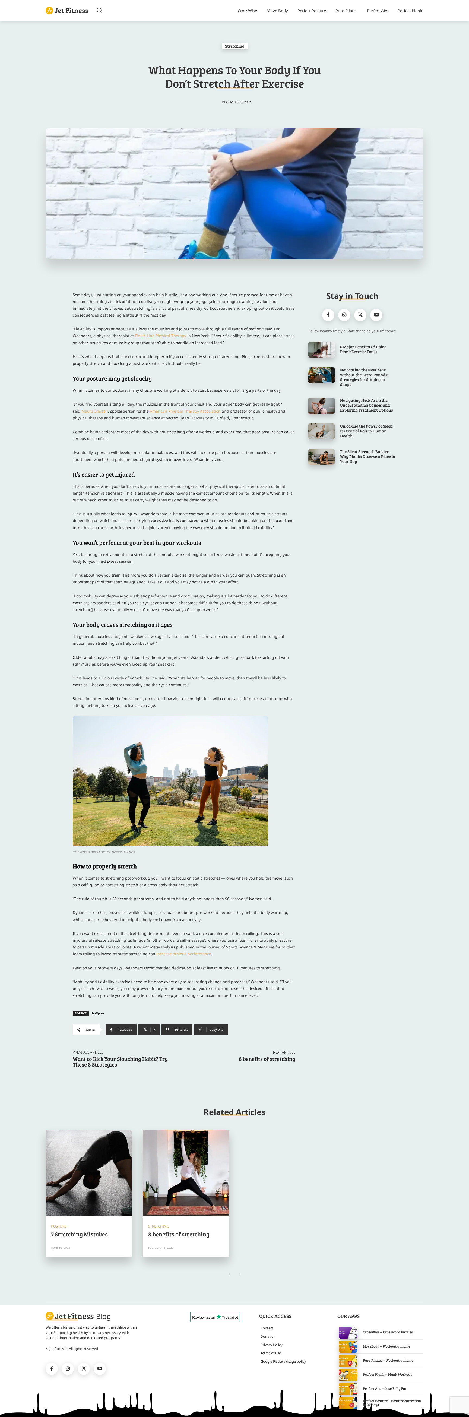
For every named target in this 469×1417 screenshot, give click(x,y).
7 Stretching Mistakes (80, 1234)
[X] (360, 315)
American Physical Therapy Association (185, 411)
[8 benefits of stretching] (186, 1173)
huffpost (98, 1013)
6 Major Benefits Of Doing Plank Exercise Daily (363, 349)
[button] (99, 10)
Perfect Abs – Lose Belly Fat (384, 1388)
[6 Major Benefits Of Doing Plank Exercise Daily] (321, 350)
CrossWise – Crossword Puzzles (388, 1332)
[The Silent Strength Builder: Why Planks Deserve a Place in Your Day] (321, 457)
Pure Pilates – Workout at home (388, 1360)
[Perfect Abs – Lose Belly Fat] (348, 1389)
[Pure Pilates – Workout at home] (348, 1361)
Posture (58, 1226)
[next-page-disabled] (239, 1274)
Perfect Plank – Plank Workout (387, 1374)
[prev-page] (229, 1274)
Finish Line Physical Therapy (160, 335)
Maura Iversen (94, 411)
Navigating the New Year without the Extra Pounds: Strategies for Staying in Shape (364, 377)
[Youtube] (376, 315)
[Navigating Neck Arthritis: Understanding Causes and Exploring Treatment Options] (321, 405)
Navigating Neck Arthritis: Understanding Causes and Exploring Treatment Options (366, 405)
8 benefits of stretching (267, 1058)
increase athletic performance (183, 953)
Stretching (234, 46)
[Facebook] (328, 315)
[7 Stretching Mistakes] (89, 1173)
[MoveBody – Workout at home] (348, 1347)
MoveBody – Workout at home (386, 1346)
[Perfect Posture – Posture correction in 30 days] (348, 1403)
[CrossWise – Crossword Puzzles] (348, 1333)
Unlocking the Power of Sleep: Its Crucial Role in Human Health (366, 430)
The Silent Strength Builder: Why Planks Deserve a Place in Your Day (367, 456)
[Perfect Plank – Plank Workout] (348, 1375)
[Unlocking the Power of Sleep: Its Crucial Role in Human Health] (321, 431)
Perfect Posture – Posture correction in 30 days (392, 1402)
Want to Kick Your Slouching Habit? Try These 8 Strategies (120, 1061)
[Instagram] (344, 315)
